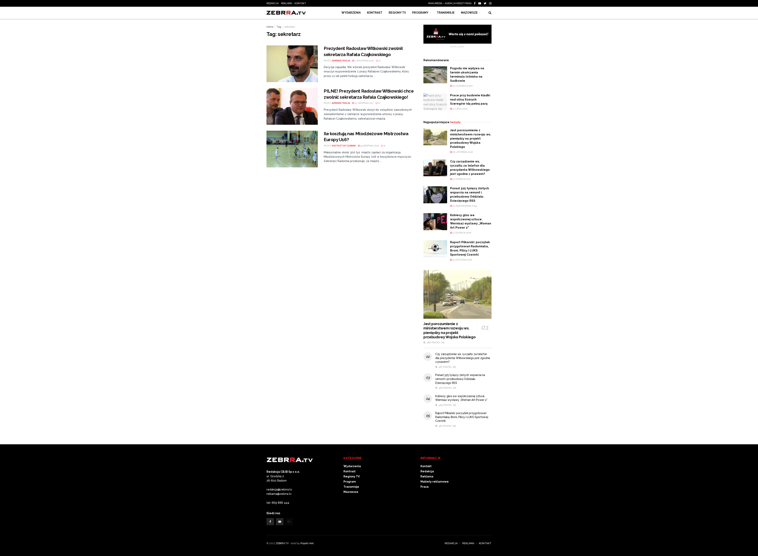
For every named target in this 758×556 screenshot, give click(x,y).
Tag (279, 26)
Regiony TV (397, 12)
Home (269, 26)
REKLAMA (286, 3)
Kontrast (349, 471)
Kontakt (426, 466)
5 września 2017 (364, 60)
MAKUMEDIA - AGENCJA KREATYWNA (450, 3)
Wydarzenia (351, 12)
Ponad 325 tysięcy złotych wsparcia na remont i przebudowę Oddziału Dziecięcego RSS (460, 378)
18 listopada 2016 (462, 152)
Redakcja (427, 471)
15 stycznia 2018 (462, 260)
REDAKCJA (272, 3)
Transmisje (351, 486)
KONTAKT (300, 3)
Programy (420, 12)
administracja (341, 60)
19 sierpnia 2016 (369, 145)
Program (349, 481)
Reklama (426, 476)
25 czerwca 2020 (462, 86)
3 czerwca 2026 (461, 233)
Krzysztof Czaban (344, 145)
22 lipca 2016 (459, 109)
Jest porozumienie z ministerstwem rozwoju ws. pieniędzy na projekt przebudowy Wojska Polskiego (470, 138)
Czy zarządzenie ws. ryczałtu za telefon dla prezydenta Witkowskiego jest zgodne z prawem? (462, 358)
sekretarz (289, 26)
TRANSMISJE (446, 12)
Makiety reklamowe (434, 481)
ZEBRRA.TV (282, 543)
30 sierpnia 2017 (363, 103)
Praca (424, 486)
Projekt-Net (307, 543)
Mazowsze (469, 12)
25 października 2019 (464, 206)
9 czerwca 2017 (461, 179)
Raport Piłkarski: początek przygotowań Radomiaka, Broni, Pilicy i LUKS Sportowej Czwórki (461, 417)
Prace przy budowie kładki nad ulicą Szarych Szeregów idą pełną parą (470, 99)
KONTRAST (374, 12)
